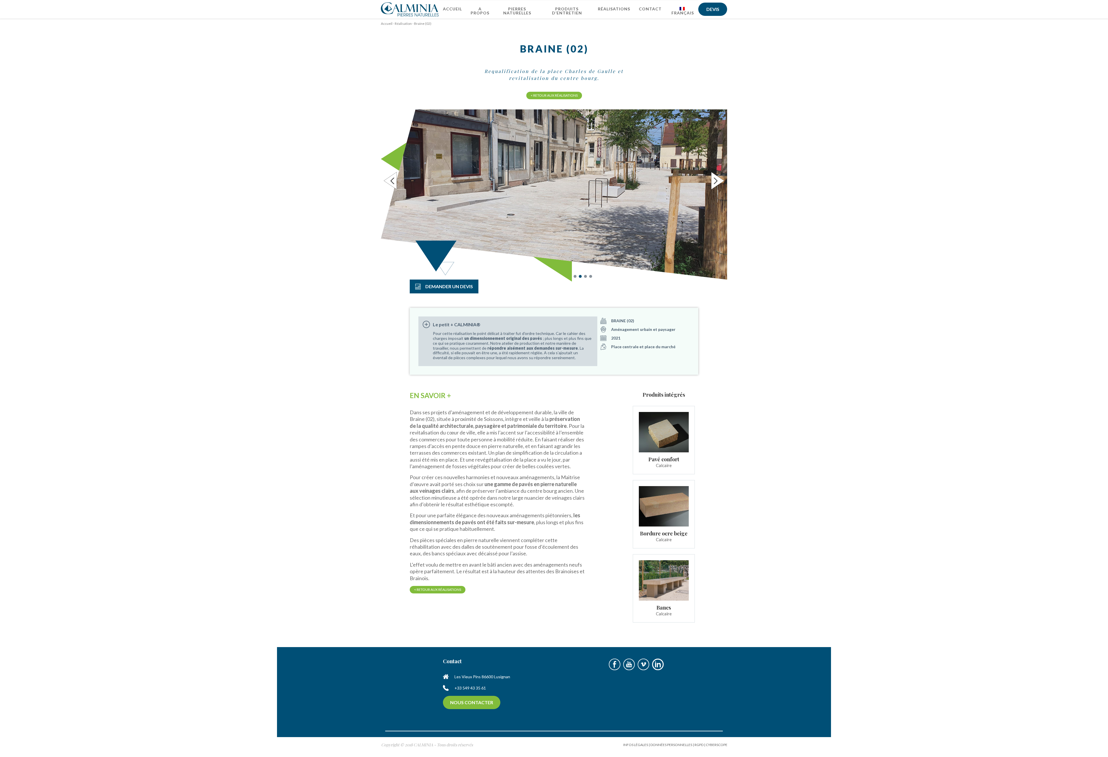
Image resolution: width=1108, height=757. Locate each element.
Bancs (663, 607)
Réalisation (403, 23)
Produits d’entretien (567, 10)
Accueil (452, 8)
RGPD (699, 745)
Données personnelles (671, 745)
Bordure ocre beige (664, 533)
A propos (480, 10)
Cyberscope (716, 745)
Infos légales (635, 745)
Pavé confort (663, 459)
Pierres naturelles (517, 10)
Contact (650, 8)
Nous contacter (471, 702)
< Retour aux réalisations (554, 95)
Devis (712, 9)
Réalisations (614, 8)
